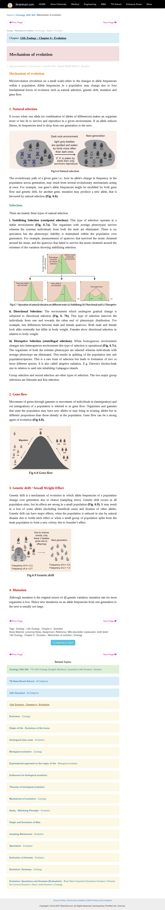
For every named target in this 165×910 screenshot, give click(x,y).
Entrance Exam (134, 4)
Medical (75, 4)
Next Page (109, 22)
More (149, 4)
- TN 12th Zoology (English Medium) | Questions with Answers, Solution (55, 669)
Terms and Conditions (76, 900)
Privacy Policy (59, 900)
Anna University (58, 4)
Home (10, 15)
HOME (42, 4)
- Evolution (26, 740)
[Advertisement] (141, 61)
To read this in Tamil (63, 642)
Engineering (90, 4)
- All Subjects (28, 681)
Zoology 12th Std (25, 15)
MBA (103, 4)
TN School (116, 4)
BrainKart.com (25, 4)
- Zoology (19, 716)
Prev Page (17, 22)
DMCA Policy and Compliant (99, 900)
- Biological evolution (43, 763)
